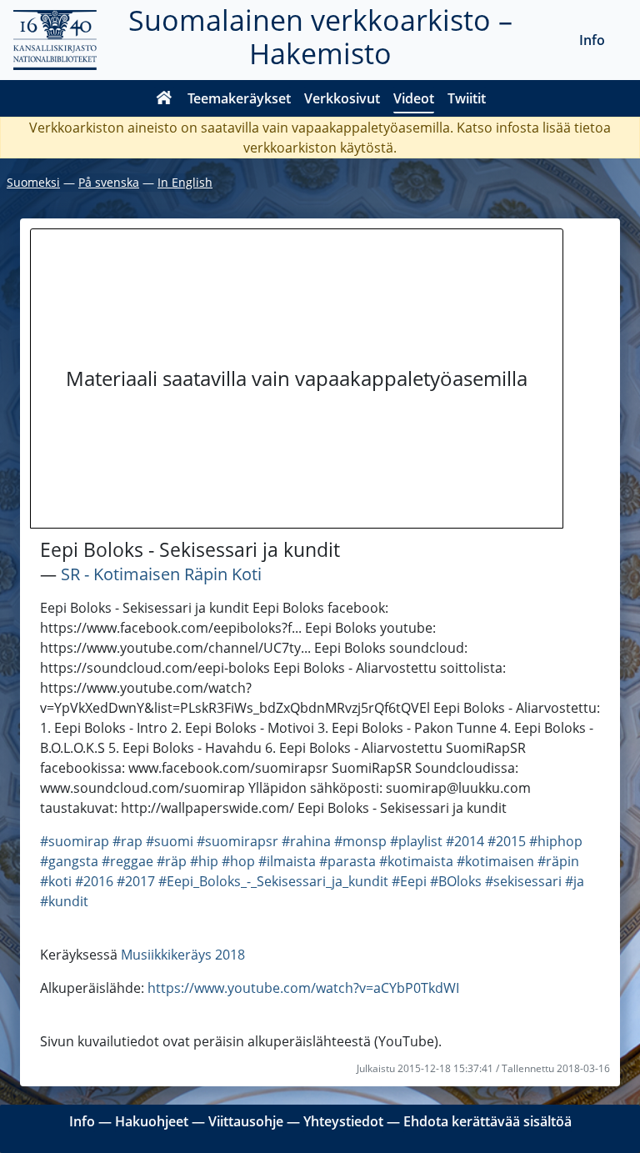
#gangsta (69, 861)
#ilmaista (287, 861)
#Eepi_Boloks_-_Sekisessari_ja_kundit (273, 881)
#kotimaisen (495, 861)
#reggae (127, 861)
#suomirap (74, 841)
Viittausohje (245, 1121)
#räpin (558, 861)
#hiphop (555, 841)
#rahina (306, 841)
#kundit (64, 901)
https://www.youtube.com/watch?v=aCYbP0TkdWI (303, 988)
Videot (413, 98)
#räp (172, 861)
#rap (127, 841)
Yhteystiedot (343, 1121)
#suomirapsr (237, 841)
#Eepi (409, 881)
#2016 (94, 881)
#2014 (465, 841)
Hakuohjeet (151, 1121)
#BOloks (456, 881)
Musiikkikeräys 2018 (183, 954)
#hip (204, 861)
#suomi (169, 841)
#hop (238, 861)
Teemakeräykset (239, 98)
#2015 (507, 841)
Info (592, 40)
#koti (56, 881)
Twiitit (467, 98)
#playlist (416, 841)
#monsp (360, 841)
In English (185, 182)
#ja (574, 881)
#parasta (347, 861)
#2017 (136, 881)
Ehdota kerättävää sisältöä (487, 1121)
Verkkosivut (342, 98)
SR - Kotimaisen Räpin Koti (161, 574)
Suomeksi (33, 182)
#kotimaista (416, 861)
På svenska (108, 182)
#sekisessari (523, 881)
